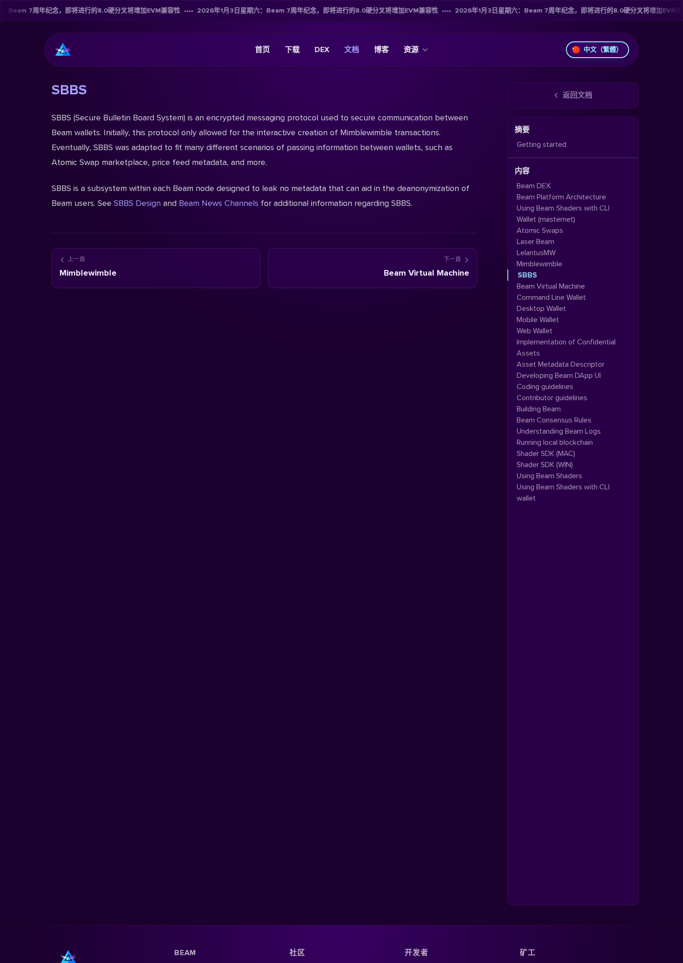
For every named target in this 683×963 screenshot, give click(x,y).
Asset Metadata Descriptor (560, 364)
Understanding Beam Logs (559, 431)
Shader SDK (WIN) (545, 464)
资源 (411, 49)
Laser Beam (535, 241)
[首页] (63, 49)
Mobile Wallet (538, 319)
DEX (322, 49)
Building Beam (539, 409)
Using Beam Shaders (549, 476)
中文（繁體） (603, 49)
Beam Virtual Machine (551, 286)
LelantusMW (536, 252)
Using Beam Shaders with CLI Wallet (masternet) (563, 214)
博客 (381, 49)
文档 (351, 49)
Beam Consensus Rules (554, 420)
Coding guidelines (545, 386)
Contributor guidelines (552, 397)
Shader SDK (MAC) (546, 453)
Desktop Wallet (541, 308)
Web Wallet (534, 331)
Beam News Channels (218, 203)
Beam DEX (534, 186)
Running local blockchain (555, 442)
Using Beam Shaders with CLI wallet (563, 492)
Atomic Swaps (540, 230)
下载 (292, 49)
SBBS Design (137, 203)
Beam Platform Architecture (561, 197)
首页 (262, 49)
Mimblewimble (539, 264)
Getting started (541, 144)
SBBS (527, 275)
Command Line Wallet (551, 297)
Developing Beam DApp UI (559, 375)
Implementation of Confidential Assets (566, 347)
